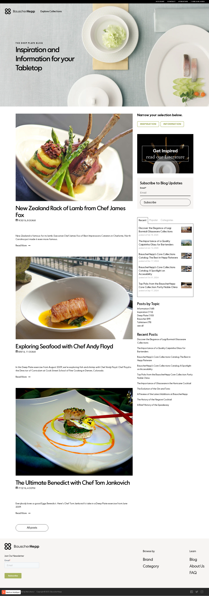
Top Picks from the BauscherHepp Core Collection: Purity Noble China (165, 376)
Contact (171, 1)
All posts (32, 527)
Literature (183, 1)
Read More (21, 246)
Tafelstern (144, 322)
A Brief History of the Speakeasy (153, 405)
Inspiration (145, 312)
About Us (197, 566)
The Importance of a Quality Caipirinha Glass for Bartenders (161, 350)
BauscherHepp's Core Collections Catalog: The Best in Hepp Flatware (164, 359)
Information (145, 309)
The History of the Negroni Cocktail (154, 400)
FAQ (193, 573)
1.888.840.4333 (197, 1)
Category (151, 566)
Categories (167, 220)
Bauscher (143, 319)
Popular (153, 220)
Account (160, 1)
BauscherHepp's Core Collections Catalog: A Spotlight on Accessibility (164, 367)
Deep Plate (145, 316)
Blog (193, 560)
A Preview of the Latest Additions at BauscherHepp (162, 394)
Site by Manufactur (27, 592)
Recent (142, 220)
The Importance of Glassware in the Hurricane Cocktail (164, 383)
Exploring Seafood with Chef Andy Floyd (64, 347)
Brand (148, 560)
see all (140, 326)
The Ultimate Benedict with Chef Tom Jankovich (73, 483)
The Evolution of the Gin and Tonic (153, 389)
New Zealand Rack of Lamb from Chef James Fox (70, 212)
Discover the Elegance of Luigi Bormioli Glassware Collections (161, 341)
